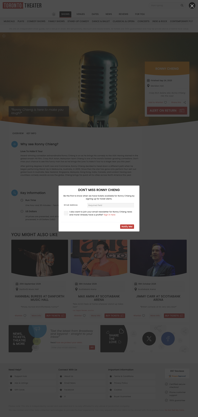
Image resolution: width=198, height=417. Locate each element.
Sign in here (109, 214)
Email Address (71, 205)
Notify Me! (127, 226)
